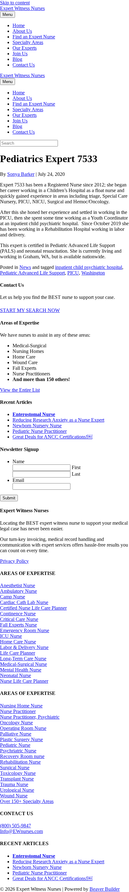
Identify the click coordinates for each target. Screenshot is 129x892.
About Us (22, 31)
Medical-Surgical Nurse (23, 664)
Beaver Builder (105, 889)
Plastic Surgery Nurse (21, 739)
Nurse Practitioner (18, 711)
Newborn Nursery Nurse (37, 425)
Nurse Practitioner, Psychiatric (29, 717)
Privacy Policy (14, 561)
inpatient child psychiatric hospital (88, 267)
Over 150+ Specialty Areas (27, 801)
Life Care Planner (17, 653)
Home (19, 25)
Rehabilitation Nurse (20, 762)
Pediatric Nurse (15, 745)
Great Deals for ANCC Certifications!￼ (52, 436)
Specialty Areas (28, 42)
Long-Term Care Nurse (23, 658)
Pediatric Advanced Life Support (32, 272)
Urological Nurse (17, 790)
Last (76, 474)
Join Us (20, 53)
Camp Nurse (12, 596)
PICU (73, 272)
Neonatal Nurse (15, 675)
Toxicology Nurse (18, 773)
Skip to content (15, 2)
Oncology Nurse (16, 722)
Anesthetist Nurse (17, 585)
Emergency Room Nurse (24, 630)
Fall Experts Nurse (18, 624)
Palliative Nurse (15, 733)
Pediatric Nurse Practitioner (40, 431)
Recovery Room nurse (22, 756)
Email (18, 480)
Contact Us (24, 64)
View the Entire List (20, 390)
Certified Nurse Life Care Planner (33, 608)
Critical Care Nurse (19, 619)
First (76, 467)
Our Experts (25, 48)
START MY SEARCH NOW (30, 310)
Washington (93, 272)
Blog (17, 59)
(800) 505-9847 (15, 825)
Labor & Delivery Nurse (24, 647)
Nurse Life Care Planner (24, 681)
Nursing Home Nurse (21, 705)
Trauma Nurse (14, 784)
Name (18, 461)
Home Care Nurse (18, 641)
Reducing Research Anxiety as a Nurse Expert (58, 420)
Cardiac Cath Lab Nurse (24, 602)
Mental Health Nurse (20, 669)
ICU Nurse (11, 636)
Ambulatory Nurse (18, 591)
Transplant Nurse (17, 778)
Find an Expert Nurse (34, 36)
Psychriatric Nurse (18, 750)
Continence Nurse (18, 613)
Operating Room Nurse (23, 728)
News (25, 267)
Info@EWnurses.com (21, 831)
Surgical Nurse (14, 767)
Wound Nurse (14, 795)
